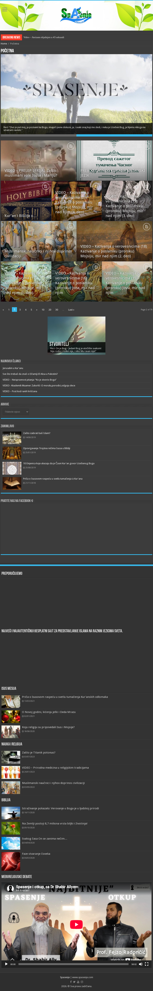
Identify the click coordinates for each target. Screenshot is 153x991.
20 (50, 309)
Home (4, 43)
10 (43, 309)
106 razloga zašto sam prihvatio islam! (43, 37)
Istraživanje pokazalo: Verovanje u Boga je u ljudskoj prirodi (60, 808)
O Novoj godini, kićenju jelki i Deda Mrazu (49, 712)
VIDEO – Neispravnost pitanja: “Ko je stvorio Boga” (30, 379)
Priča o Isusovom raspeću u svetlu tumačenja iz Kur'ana (52, 478)
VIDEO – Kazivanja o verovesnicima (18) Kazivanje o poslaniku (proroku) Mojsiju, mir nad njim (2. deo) (113, 251)
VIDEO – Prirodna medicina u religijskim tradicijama (55, 767)
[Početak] (6, 964)
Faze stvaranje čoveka (36, 853)
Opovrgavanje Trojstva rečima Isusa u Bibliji (46, 448)
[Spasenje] (76, 14)
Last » (71, 309)
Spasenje (65, 977)
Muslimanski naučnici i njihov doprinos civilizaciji (53, 783)
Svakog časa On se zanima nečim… (44, 838)
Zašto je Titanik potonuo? (38, 752)
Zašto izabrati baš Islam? (36, 433)
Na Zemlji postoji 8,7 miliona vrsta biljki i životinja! (55, 823)
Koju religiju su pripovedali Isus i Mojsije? (48, 727)
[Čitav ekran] (147, 964)
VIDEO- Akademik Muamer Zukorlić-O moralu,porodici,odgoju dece (39, 385)
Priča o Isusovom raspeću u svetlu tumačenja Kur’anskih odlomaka (65, 697)
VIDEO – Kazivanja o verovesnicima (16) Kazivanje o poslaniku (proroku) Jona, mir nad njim (75, 283)
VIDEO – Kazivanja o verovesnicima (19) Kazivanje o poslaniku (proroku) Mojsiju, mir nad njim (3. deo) (124, 206)
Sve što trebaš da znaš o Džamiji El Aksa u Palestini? (30, 374)
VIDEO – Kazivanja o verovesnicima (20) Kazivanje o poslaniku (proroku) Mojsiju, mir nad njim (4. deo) (74, 202)
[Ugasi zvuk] (141, 964)
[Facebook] (71, 982)
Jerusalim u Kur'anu (13, 368)
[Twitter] (74, 982)
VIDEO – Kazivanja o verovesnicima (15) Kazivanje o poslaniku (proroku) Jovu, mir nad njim (125, 283)
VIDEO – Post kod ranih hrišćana (20, 391)
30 (56, 309)
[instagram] (81, 982)
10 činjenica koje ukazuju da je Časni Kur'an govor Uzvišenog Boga (58, 463)
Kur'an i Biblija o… (20, 215)
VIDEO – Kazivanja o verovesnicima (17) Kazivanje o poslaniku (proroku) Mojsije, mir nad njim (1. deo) (23, 283)
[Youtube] (78, 982)
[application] (76, 925)
